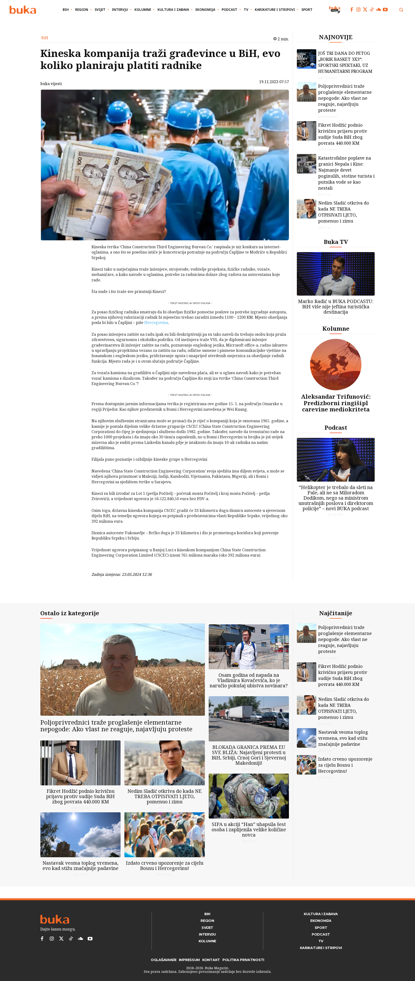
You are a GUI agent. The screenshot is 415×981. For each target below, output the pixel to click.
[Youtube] (385, 9)
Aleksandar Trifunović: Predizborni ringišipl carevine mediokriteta (336, 402)
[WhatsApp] (79, 283)
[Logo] (23, 10)
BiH (44, 38)
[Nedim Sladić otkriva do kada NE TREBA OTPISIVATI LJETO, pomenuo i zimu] (306, 208)
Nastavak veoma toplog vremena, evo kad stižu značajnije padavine (80, 865)
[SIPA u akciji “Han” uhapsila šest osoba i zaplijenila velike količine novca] (249, 796)
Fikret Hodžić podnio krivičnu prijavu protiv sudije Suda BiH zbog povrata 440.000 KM (342, 134)
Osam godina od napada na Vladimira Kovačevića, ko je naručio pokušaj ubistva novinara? (249, 680)
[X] (79, 260)
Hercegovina (156, 322)
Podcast (335, 427)
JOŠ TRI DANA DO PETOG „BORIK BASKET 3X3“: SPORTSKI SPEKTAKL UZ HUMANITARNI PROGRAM (345, 62)
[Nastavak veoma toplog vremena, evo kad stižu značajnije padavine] (80, 834)
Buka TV (336, 242)
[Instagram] (358, 9)
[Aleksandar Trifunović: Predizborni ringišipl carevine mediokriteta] (335, 364)
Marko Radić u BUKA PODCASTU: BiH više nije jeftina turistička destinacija (335, 306)
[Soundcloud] (378, 9)
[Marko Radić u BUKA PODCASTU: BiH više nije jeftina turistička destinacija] (336, 274)
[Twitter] (365, 9)
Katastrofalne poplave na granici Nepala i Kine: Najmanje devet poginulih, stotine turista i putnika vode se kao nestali (346, 173)
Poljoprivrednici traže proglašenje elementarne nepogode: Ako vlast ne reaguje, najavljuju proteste (345, 98)
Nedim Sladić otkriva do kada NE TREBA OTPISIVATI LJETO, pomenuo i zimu (343, 212)
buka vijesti (51, 84)
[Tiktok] (371, 9)
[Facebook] (351, 9)
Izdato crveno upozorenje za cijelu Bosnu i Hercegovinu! (164, 865)
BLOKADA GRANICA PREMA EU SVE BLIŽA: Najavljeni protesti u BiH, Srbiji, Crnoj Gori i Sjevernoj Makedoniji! (249, 755)
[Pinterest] (79, 271)
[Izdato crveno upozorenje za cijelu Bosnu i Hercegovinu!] (164, 834)
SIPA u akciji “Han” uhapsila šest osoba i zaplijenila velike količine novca (249, 829)
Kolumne (335, 328)
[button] (401, 9)
